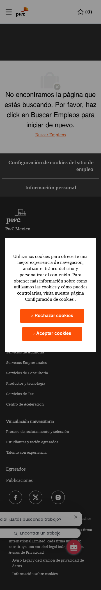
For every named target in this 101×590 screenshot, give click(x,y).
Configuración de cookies (49, 299)
